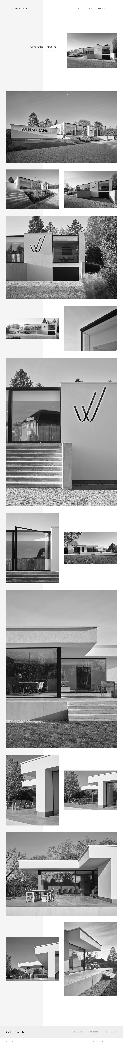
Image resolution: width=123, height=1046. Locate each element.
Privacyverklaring (85, 1042)
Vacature (113, 8)
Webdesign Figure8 (112, 1042)
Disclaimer (102, 1042)
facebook (114, 1032)
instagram (107, 1032)
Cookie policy (94, 1042)
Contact (101, 8)
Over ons (90, 8)
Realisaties (77, 8)
